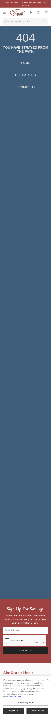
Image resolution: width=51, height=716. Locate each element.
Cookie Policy (14, 697)
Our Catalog (25, 75)
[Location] (30, 12)
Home (25, 62)
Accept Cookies (37, 711)
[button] (4, 12)
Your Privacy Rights (25, 702)
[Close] (47, 680)
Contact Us (25, 87)
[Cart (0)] (46, 12)
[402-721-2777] (38, 12)
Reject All (13, 711)
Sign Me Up (25, 650)
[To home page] (18, 12)
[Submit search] (44, 21)
